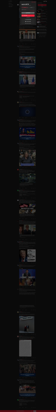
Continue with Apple (28, 21)
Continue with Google (28, 19)
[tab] (25, 7)
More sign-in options (28, 23)
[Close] (21, 2)
